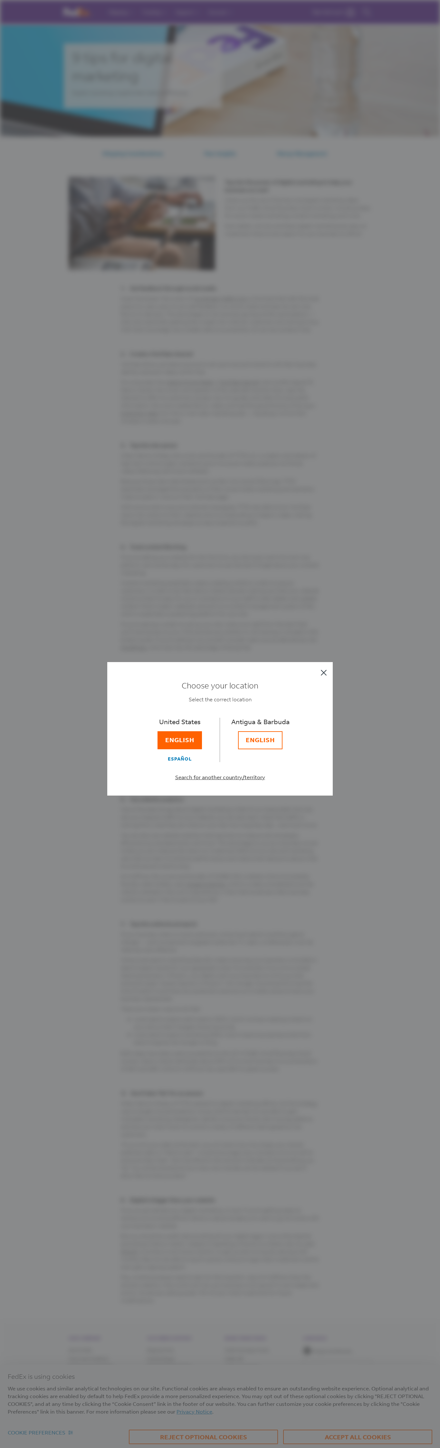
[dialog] (220, 724)
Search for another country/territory (220, 777)
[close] (324, 673)
